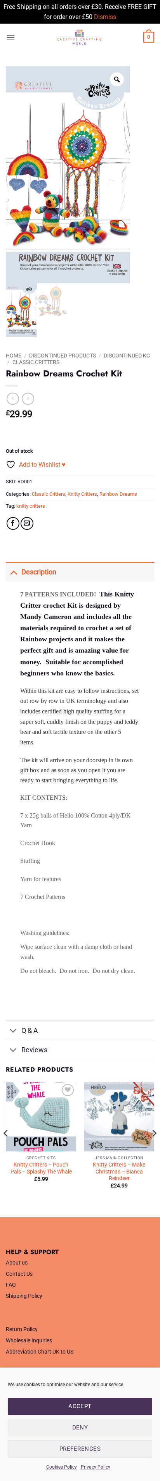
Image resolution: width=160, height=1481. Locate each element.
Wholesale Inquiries (29, 1340)
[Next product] (13, 399)
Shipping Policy (24, 1296)
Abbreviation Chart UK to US (39, 1352)
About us (17, 1262)
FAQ (11, 1285)
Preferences (80, 1448)
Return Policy (22, 1329)
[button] (10, 37)
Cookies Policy (61, 1467)
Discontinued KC (127, 355)
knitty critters (30, 506)
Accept (80, 1406)
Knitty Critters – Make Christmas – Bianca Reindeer (119, 1171)
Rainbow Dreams (118, 494)
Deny (80, 1427)
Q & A (29, 1030)
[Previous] (6, 1148)
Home (13, 355)
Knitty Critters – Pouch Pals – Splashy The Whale (41, 1168)
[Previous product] (28, 399)
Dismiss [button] (105, 17)
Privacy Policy (95, 1467)
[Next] (153, 1148)
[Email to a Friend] (27, 523)
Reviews (34, 1050)
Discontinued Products (62, 355)
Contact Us (19, 1274)
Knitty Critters (82, 494)
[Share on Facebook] (13, 523)
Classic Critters (35, 362)
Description (38, 572)
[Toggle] (13, 572)
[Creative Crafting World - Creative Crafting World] (79, 37)
